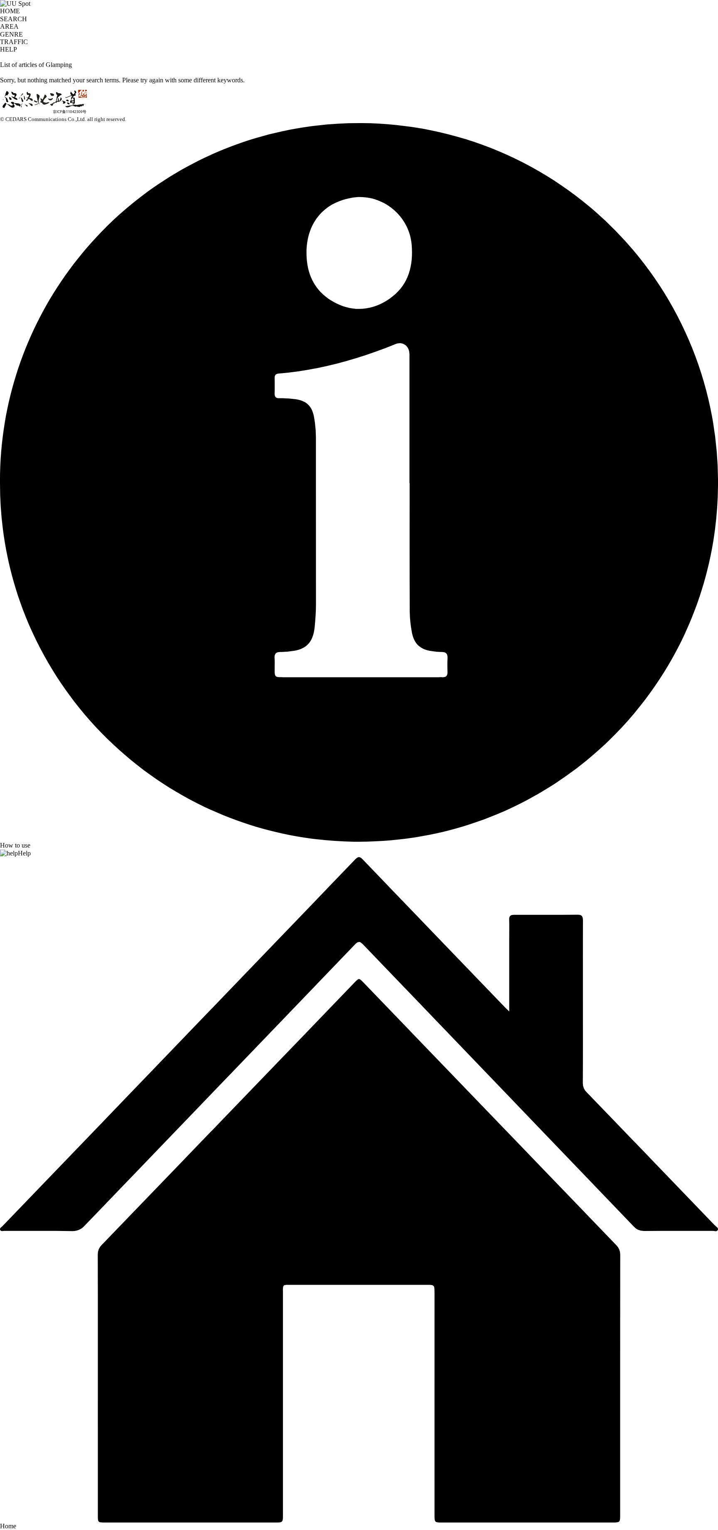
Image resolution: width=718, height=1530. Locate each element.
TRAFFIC (14, 41)
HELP (8, 49)
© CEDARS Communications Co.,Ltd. (43, 119)
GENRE (11, 34)
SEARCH (13, 18)
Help (24, 853)
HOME (10, 11)
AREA (9, 26)
